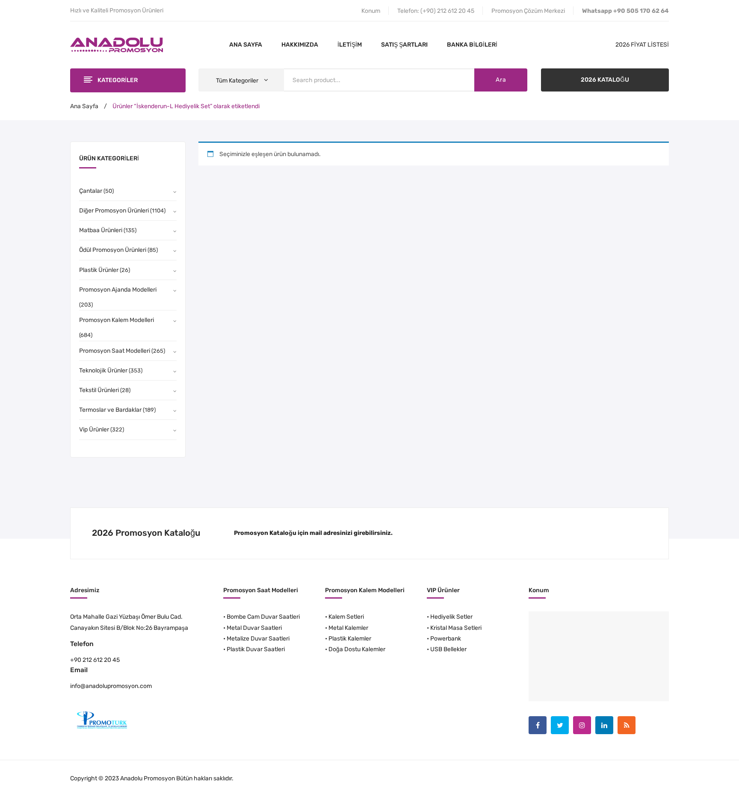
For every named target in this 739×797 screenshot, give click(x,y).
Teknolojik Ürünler (103, 370)
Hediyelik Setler (451, 616)
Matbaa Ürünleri (100, 230)
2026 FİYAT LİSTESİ (642, 44)
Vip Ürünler (94, 429)
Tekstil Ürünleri (99, 390)
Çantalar (90, 191)
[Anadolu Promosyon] (116, 44)
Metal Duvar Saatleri (254, 628)
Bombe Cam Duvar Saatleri (263, 616)
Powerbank (445, 638)
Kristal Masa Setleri (456, 628)
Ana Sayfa (84, 106)
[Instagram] (582, 725)
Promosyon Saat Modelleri (114, 350)
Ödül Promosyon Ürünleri (112, 250)
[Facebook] (538, 725)
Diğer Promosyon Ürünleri (114, 210)
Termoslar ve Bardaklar (110, 409)
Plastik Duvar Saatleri (256, 649)
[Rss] (627, 725)
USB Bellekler (448, 649)
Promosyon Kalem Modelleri (116, 320)
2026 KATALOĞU (605, 79)
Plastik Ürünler (98, 270)
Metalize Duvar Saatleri (258, 638)
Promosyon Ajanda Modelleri (118, 289)
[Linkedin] (604, 725)
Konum (370, 11)
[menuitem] (245, 44)
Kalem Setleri (346, 616)
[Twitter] (560, 725)
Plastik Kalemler (349, 638)
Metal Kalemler (348, 628)
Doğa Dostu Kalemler (356, 649)
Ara (501, 79)
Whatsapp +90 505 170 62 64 (625, 11)
